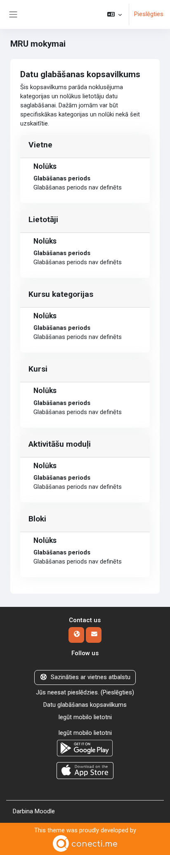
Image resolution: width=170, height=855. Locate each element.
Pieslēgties (148, 14)
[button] (114, 14)
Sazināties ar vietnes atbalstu (90, 677)
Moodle (45, 811)
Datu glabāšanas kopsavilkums (85, 704)
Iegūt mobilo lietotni (85, 717)
